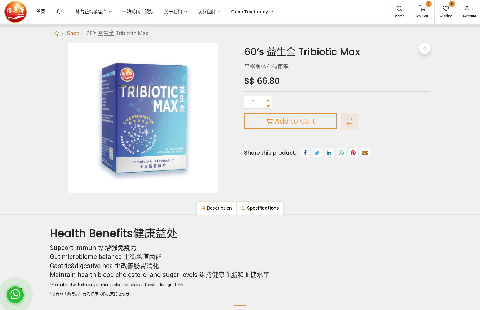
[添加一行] (268, 99)
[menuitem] (41, 11)
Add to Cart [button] (294, 121)
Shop (73, 33)
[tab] (216, 208)
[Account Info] (469, 9)
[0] (422, 9)
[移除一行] (268, 105)
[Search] (399, 9)
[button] (349, 121)
